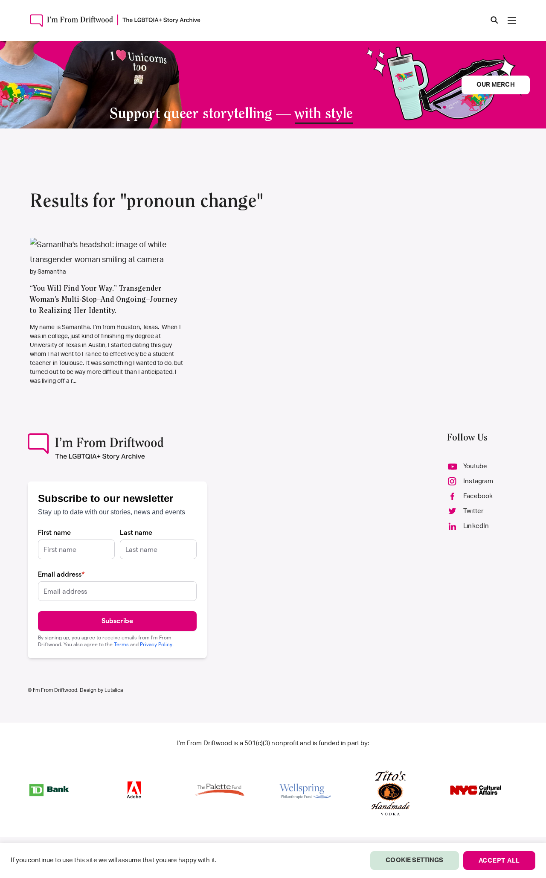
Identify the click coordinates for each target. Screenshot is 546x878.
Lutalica (114, 690)
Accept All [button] (499, 861)
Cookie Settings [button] (414, 860)
